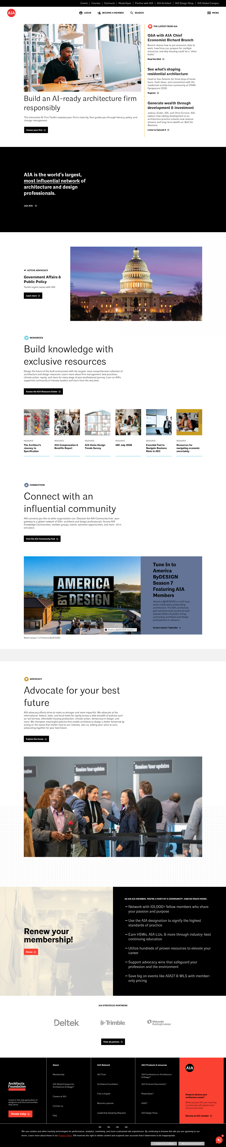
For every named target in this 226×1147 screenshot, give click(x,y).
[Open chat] (219, 1140)
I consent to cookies (164, 1143)
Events (84, 3)
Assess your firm (34, 130)
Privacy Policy (65, 1135)
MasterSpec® (147, 1094)
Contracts (109, 3)
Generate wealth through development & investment (171, 105)
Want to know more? (191, 1143)
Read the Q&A (154, 59)
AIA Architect (164, 3)
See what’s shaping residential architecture (168, 71)
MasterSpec (125, 3)
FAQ (55, 1116)
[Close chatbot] (222, 1136)
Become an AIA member (197, 1116)
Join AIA (28, 205)
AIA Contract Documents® (153, 1084)
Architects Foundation (107, 1084)
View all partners (111, 1042)
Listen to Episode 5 (157, 130)
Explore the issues (35, 739)
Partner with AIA (144, 3)
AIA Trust (101, 1074)
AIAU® (144, 1103)
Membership (58, 1074)
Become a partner (105, 1103)
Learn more (31, 295)
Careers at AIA (59, 1096)
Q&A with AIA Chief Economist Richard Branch (170, 37)
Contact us (58, 1106)
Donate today (18, 1114)
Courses (95, 3)
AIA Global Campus (208, 3)
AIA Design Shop (184, 3)
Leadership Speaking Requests (111, 1113)
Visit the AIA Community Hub (40, 539)
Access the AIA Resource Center (41, 391)
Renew (29, 952)
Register (152, 93)
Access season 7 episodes (165, 627)
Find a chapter (104, 1094)
